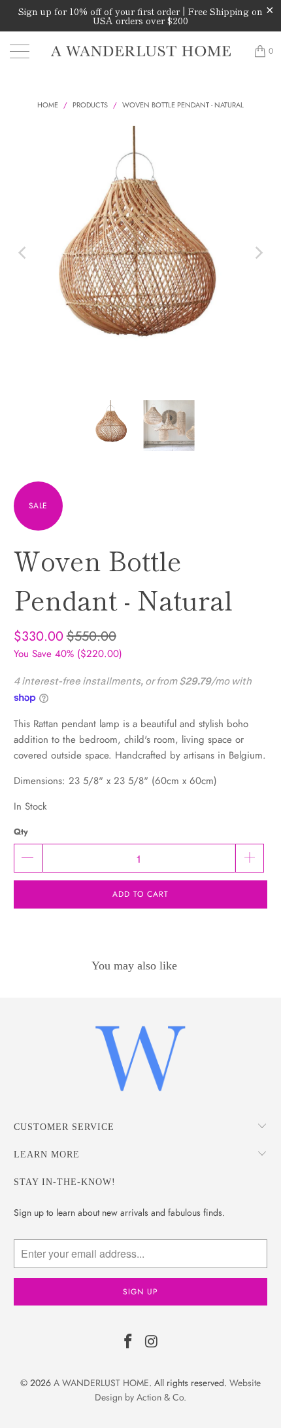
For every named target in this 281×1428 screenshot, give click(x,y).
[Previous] (23, 253)
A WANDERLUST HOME (101, 1382)
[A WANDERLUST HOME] (141, 51)
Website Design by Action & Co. (178, 1390)
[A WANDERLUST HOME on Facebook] (128, 1342)
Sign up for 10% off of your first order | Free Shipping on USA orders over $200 (140, 16)
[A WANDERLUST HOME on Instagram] (151, 1342)
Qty (21, 831)
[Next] (257, 253)
